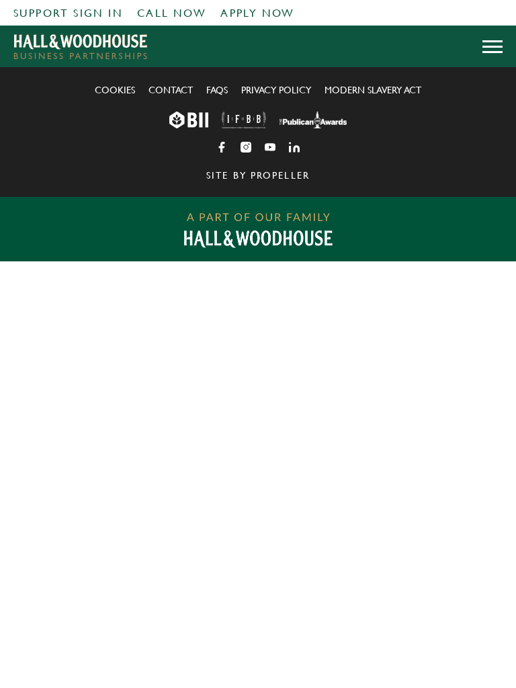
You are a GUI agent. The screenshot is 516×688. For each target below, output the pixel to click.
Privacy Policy (276, 90)
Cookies (115, 90)
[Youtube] (270, 147)
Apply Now (257, 13)
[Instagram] (246, 147)
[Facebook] (221, 147)
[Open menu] (492, 46)
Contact (170, 90)
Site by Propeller (258, 175)
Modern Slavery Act (373, 90)
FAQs (217, 90)
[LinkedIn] (294, 147)
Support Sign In (68, 13)
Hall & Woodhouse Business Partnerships (80, 46)
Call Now (171, 13)
